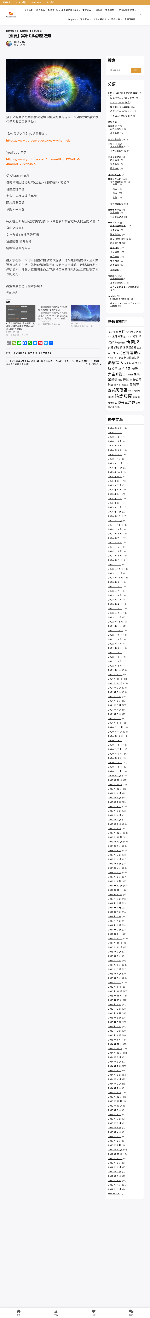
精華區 (99, 10)
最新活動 (28, 10)
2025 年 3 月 (115, 503)
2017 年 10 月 (115, 894)
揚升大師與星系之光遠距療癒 (124, 287)
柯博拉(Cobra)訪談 (120, 111)
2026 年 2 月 (115, 454)
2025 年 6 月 (115, 489)
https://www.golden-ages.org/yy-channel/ (38, 140)
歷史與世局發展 (118, 225)
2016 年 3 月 (114, 978)
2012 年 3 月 (114, 1189)
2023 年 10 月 (115, 577)
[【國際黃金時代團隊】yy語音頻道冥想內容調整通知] (54, 315)
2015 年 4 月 (114, 1026)
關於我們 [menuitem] (50, 2)
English (112, 296)
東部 (115, 197)
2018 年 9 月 (114, 846)
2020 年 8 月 (115, 745)
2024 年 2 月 (115, 560)
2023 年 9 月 (115, 582)
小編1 (22, 42)
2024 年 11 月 (115, 520)
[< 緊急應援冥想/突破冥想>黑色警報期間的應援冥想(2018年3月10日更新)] (20, 313)
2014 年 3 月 (114, 1083)
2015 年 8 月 (114, 1009)
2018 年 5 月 (114, 863)
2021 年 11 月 (115, 679)
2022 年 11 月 (115, 626)
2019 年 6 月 (114, 806)
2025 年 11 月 (115, 467)
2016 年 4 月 (114, 973)
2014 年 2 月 (114, 1088)
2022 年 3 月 (115, 661)
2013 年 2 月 (114, 1141)
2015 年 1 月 (114, 1039)
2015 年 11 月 (115, 995)
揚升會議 (118, 358)
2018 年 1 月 (114, 881)
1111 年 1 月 (114, 1193)
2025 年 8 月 (115, 481)
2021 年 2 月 (114, 718)
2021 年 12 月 (115, 674)
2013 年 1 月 (114, 1145)
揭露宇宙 (114, 265)
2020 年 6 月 (115, 753)
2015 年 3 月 (114, 1031)
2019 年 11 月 (115, 784)
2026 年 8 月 (115, 428)
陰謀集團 (123, 396)
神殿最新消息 (116, 217)
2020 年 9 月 (115, 740)
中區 (115, 193)
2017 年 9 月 (114, 899)
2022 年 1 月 (114, 670)
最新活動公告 (12, 31)
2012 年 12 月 (115, 1149)
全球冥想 (117, 336)
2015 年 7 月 (114, 1013)
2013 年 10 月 (115, 1105)
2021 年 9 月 (114, 687)
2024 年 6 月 (115, 542)
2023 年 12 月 (115, 569)
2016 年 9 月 (114, 951)
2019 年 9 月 (114, 793)
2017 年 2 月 (114, 929)
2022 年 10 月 (115, 630)
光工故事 (114, 230)
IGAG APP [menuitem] (36, 2)
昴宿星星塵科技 (118, 283)
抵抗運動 (129, 352)
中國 (115, 332)
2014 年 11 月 (115, 1048)
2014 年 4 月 (114, 1079)
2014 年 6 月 (114, 1070)
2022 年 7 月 (115, 643)
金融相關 (114, 247)
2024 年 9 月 (115, 529)
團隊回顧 (114, 168)
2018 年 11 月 (115, 837)
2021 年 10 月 (115, 683)
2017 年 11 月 (115, 890)
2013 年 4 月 (114, 1132)
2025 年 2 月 (115, 507)
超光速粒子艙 (116, 278)
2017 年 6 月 (114, 912)
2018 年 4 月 (114, 868)
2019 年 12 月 (115, 780)
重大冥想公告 (36, 31)
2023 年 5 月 (115, 599)
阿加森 (130, 391)
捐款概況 (112, 122)
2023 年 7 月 (115, 591)
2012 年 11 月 (115, 1154)
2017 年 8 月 (114, 903)
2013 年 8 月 (114, 1114)
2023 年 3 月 (115, 608)
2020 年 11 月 (115, 731)
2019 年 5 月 (114, 811)
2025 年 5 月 (115, 494)
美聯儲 (134, 379)
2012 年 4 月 (114, 1185)
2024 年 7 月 (115, 538)
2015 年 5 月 (114, 1022)
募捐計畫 (115, 19)
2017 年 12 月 (115, 885)
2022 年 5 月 (115, 652)
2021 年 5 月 (114, 705)
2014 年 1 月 (114, 1092)
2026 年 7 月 (115, 432)
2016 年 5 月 (114, 969)
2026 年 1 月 (114, 459)
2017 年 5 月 (114, 916)
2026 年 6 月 (115, 437)
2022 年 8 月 (115, 639)
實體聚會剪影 (116, 181)
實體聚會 (84, 19)
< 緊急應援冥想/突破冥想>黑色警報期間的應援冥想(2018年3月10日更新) (20, 326)
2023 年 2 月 (115, 613)
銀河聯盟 (119, 390)
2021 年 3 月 (114, 714)
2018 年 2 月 (114, 877)
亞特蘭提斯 (132, 331)
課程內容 (114, 133)
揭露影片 (114, 164)
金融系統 (125, 385)
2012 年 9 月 (114, 1163)
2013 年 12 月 (115, 1097)
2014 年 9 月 (114, 1057)
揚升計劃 (114, 269)
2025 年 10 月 (115, 472)
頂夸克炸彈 (126, 402)
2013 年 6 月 (114, 1123)
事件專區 (40, 10)
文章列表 (86, 10)
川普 (113, 353)
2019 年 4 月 (114, 815)
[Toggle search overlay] (141, 14)
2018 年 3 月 (114, 872)
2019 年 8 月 (114, 797)
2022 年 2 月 (115, 665)
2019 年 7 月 (114, 802)
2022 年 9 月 (115, 635)
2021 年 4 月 (114, 709)
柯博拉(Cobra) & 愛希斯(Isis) (63, 10)
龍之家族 (112, 406)
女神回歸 (114, 261)
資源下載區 (130, 19)
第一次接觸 (128, 375)
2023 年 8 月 (115, 586)
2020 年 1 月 (114, 775)
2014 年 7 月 (114, 1066)
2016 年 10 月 (115, 947)
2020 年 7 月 (115, 749)
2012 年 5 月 (114, 1180)
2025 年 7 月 (115, 485)
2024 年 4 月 (115, 551)
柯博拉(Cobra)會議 (120, 115)
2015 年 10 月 (115, 1000)
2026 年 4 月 (115, 445)
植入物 (128, 363)
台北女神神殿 (100, 19)
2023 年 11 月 (115, 573)
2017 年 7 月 (114, 907)
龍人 (119, 407)
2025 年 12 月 (115, 463)
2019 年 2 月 (114, 824)
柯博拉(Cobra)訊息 (120, 102)
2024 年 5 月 (115, 547)
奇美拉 (132, 341)
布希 (118, 354)
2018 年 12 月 (115, 833)
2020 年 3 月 (115, 767)
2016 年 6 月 (114, 965)
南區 (115, 184)
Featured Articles (119, 298)
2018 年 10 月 (115, 841)
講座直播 (114, 159)
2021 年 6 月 (114, 701)
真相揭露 (124, 368)
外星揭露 (114, 252)
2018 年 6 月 (114, 859)
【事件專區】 (114, 174)
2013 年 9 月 (114, 1110)
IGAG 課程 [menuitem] (21, 2)
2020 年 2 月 (115, 771)
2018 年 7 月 (114, 855)
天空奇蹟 (114, 256)
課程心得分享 (116, 129)
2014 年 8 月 (114, 1061)
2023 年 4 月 (115, 604)
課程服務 (112, 126)
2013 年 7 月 (114, 1119)
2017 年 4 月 (114, 921)
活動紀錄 (114, 212)
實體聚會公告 (116, 203)
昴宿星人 (116, 362)
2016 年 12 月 (115, 938)
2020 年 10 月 (115, 736)
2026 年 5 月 (115, 441)
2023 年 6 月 (115, 595)
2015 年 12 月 (115, 991)
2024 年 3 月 (115, 555)
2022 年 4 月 (115, 657)
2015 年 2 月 (114, 1035)
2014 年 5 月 (114, 1075)
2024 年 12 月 (115, 516)
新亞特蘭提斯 (131, 357)
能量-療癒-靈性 (118, 239)
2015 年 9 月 (114, 1004)
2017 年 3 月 (114, 925)
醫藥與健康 (115, 234)
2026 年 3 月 (115, 450)
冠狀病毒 (127, 337)
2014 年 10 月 (115, 1053)
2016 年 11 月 (115, 943)
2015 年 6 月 (114, 1017)
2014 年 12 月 (115, 1044)
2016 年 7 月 (114, 960)
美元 (120, 380)
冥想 (135, 336)
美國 (126, 379)
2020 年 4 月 (115, 762)
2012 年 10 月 (115, 1158)
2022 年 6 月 (115, 648)
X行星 (110, 332)
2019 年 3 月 (114, 819)
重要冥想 (109, 10)
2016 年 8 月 (114, 956)
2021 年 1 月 (114, 723)
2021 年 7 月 (114, 696)
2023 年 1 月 (114, 617)
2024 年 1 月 (114, 564)
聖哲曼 (117, 385)
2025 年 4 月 (115, 498)
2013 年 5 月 (114, 1127)
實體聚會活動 (114, 179)
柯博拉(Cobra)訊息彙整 (122, 98)
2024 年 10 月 (115, 525)
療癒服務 (112, 276)
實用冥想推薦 (116, 146)
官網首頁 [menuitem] (7, 2)
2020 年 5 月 (115, 758)
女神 (111, 347)
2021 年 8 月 (114, 692)
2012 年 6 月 (114, 1176)
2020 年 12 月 (115, 727)
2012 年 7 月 (114, 1171)
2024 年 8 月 (115, 533)
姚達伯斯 (131, 347)
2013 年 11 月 (115, 1101)
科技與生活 (115, 243)
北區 (115, 188)
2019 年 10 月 (115, 789)
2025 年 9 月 (115, 476)
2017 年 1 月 (114, 934)
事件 (122, 331)
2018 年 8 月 (114, 850)
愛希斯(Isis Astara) (120, 107)
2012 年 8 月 (114, 1167)
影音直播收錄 (114, 157)
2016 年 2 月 (114, 982)
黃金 (138, 403)
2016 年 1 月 (114, 987)
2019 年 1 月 (114, 828)
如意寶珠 (119, 347)
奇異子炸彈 (120, 342)
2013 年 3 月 (114, 1136)
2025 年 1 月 (114, 511)
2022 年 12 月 (115, 621)
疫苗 (115, 368)
